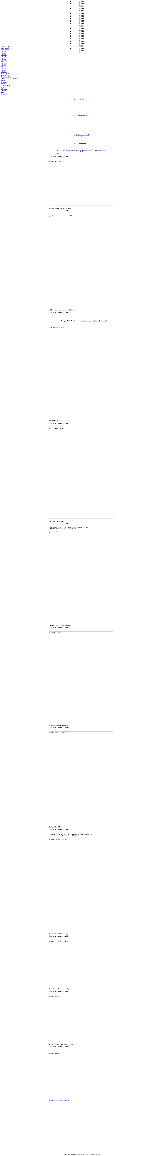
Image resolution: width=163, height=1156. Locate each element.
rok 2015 (4, 68)
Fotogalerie (4, 89)
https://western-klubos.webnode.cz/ (93, 321)
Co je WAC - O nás (6, 46)
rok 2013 (4, 72)
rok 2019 (4, 61)
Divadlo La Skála (6, 77)
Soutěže (3, 80)
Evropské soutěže (6, 85)
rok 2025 (4, 51)
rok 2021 (4, 58)
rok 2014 (4, 70)
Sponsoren (4, 94)
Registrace (4, 82)
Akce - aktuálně (5, 48)
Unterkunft (4, 90)
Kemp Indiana (5, 75)
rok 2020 (4, 60)
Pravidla (3, 84)
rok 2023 (4, 55)
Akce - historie (5, 50)
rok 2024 (4, 53)
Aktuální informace (6, 73)
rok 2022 (4, 56)
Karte (2, 87)
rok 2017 (4, 65)
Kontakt (3, 92)
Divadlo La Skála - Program (9, 78)
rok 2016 (4, 67)
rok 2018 (4, 63)
